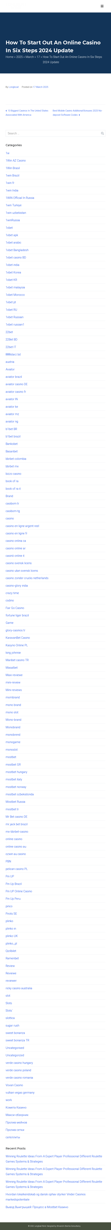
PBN (8, 861)
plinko (9, 921)
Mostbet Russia (15, 801)
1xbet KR (11, 280)
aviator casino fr (16, 391)
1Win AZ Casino (16, 160)
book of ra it (13, 488)
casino (10, 518)
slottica (10, 1018)
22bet (9, 332)
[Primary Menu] (102, 6)
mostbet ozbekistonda (20, 794)
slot (8, 995)
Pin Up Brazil (14, 884)
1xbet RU (11, 309)
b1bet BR (11, 429)
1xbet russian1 (15, 324)
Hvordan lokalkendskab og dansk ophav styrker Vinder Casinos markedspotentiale (46, 1197)
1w (7, 153)
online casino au (16, 846)
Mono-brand (13, 719)
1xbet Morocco (15, 295)
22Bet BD (11, 339)
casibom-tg (13, 511)
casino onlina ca (16, 541)
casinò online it (15, 555)
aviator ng (12, 421)
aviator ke (12, 406)
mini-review (13, 682)
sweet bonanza (15, 1033)
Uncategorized (15, 1055)
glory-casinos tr (15, 630)
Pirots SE (11, 913)
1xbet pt (11, 302)
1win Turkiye (14, 205)
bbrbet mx (12, 466)
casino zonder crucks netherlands (27, 578)
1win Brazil (12, 175)
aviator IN (12, 399)
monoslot (12, 749)
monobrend (13, 734)
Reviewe (11, 973)
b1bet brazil (13, 436)
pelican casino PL (17, 869)
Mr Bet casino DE (16, 816)
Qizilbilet (11, 951)
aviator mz (12, 414)
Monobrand (13, 727)
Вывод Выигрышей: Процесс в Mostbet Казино (37, 1207)
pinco (9, 906)
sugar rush (12, 1025)
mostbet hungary (16, 772)
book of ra (12, 481)
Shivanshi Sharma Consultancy (68, 1226)
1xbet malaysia (15, 287)
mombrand (13, 697)
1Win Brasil (13, 168)
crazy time (12, 593)
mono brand (13, 705)
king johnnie (13, 652)
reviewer (11, 980)
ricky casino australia (19, 988)
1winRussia (13, 220)
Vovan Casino (14, 1085)
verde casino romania (19, 1077)
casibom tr (12, 503)
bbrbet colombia (16, 459)
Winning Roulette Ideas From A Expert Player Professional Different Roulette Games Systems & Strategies (54, 1159)
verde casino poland (18, 1070)
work (9, 1100)
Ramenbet (12, 958)
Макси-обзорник (17, 1115)
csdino (10, 600)
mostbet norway (16, 787)
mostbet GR (13, 764)
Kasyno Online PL (17, 645)
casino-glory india (17, 585)
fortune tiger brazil (17, 615)
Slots (9, 1003)
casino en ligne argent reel (22, 526)
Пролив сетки (15, 1130)
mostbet (11, 757)
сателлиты (13, 1137)
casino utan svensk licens (22, 570)
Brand (9, 496)
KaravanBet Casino (18, 637)
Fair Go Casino (15, 608)
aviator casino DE (16, 384)
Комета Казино (16, 1107)
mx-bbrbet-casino (17, 831)
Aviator (10, 369)
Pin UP (10, 876)
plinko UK (12, 936)
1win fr (10, 183)
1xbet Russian (14, 317)
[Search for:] (55, 133)
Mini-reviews (14, 690)
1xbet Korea (13, 272)
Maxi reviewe (14, 675)
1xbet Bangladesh (17, 250)
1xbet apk (12, 235)
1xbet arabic (13, 242)
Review (10, 966)
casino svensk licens (19, 563)
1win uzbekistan (16, 213)
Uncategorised (15, 1048)
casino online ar (16, 548)
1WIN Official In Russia (20, 198)
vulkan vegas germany (20, 1092)
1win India (12, 190)
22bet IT (11, 347)
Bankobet (12, 444)
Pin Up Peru (13, 898)
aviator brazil (14, 377)
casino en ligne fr (16, 533)
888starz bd (13, 354)
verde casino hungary (19, 1063)
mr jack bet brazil (17, 824)
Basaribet (12, 451)
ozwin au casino (16, 854)
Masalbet (12, 667)
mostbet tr (12, 809)
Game (9, 623)
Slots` (9, 1010)
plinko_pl (11, 943)
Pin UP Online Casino (19, 891)
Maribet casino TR (17, 660)
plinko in (11, 928)
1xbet (9, 227)
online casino (14, 839)
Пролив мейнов (16, 1122)
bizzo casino (13, 473)
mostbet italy (14, 779)
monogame (13, 742)
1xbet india (12, 265)
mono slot (12, 712)
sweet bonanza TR (17, 1040)
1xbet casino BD (16, 257)
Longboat (14, 87)
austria (10, 362)
